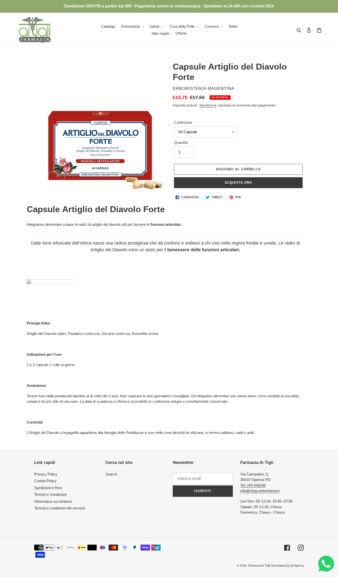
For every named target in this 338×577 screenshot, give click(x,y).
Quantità (181, 142)
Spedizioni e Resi (48, 488)
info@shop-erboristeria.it (260, 491)
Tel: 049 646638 (253, 485)
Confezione (183, 122)
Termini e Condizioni (50, 494)
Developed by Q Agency (287, 565)
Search (111, 474)
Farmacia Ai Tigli (259, 565)
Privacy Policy (45, 474)
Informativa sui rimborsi (53, 501)
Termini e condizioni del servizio (59, 508)
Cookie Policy (45, 481)
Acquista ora (238, 182)
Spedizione (208, 105)
